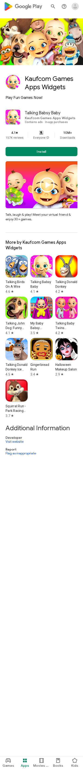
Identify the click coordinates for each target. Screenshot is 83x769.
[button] (47, 137)
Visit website (15, 441)
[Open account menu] (75, 6)
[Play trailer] (47, 185)
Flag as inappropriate (21, 453)
